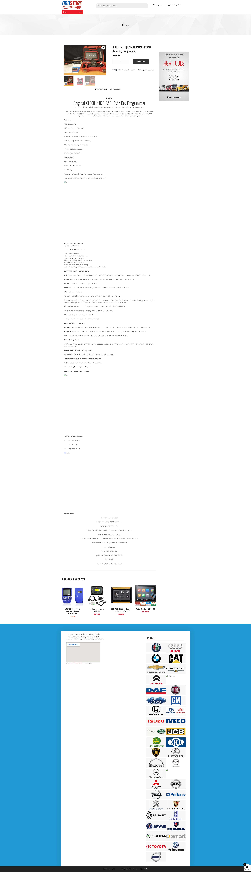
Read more (97, 614)
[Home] (72, 5)
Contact (172, 5)
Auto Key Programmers (146, 70)
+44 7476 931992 (75, 663)
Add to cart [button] (72, 616)
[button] (103, 48)
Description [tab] (101, 89)
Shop (65, 12)
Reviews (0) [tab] (115, 89)
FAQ (114, 869)
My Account (163, 5)
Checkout (180, 5)
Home (104, 869)
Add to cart (141, 61)
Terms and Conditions (127, 869)
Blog (155, 5)
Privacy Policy (144, 869)
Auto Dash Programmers (129, 70)
